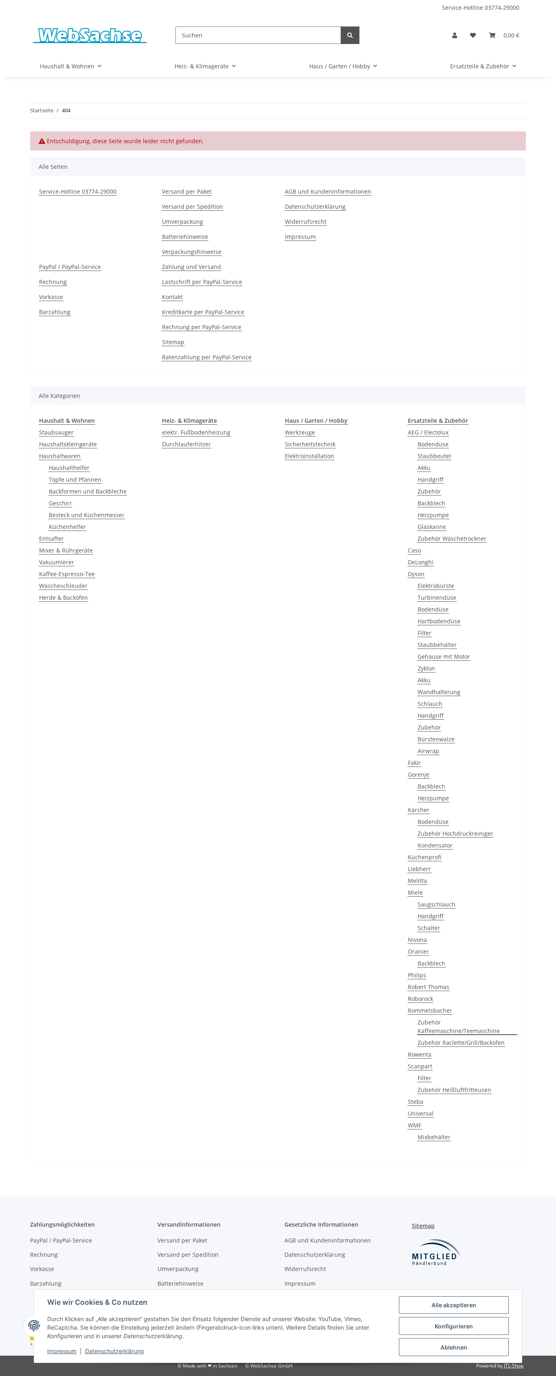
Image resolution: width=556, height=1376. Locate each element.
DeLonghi (420, 562)
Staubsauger (56, 432)
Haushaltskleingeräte (68, 444)
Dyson (416, 574)
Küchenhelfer (67, 527)
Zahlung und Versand (191, 267)
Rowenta (419, 1054)
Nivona (417, 940)
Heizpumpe (433, 515)
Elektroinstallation (309, 456)
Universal (420, 1113)
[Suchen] (350, 35)
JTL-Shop (513, 1365)
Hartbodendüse (439, 621)
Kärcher (418, 810)
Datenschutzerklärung (114, 1351)
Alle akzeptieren (453, 1305)
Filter (424, 633)
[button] (455, 35)
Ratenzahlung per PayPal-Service (207, 357)
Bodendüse (433, 444)
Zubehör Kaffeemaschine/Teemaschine (459, 1026)
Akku (424, 468)
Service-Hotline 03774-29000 (480, 7)
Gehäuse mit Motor (444, 656)
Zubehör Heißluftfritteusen (454, 1090)
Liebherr (419, 869)
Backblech (431, 503)
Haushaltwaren (60, 456)
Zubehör (429, 491)
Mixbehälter (434, 1137)
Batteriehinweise (185, 236)
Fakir (414, 763)
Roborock (420, 999)
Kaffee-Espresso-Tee (67, 574)
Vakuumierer (56, 562)
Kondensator (435, 845)
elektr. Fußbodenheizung (196, 432)
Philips (417, 975)
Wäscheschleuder (63, 586)
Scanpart (420, 1066)
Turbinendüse (437, 597)
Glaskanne (432, 527)
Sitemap (173, 342)
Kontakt (172, 297)
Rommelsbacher (430, 1010)
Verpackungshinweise (191, 252)
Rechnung (53, 282)
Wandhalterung (439, 692)
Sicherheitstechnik (310, 444)
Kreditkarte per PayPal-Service (203, 312)
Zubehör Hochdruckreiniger (455, 833)
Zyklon (426, 668)
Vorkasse (51, 297)
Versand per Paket (187, 191)
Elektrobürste (436, 586)
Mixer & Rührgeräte (66, 550)
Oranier (418, 951)
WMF (414, 1125)
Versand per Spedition (192, 206)
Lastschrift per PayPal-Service (202, 282)
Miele (415, 892)
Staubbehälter (437, 645)
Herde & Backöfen (63, 597)
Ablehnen (453, 1347)
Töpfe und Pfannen (75, 479)
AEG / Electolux (428, 432)
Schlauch (430, 704)
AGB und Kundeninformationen (328, 191)
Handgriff (431, 479)
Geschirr (60, 503)
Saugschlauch (436, 904)
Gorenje (418, 774)
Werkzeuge (300, 432)
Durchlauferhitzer (186, 444)
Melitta (417, 881)
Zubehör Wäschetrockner (452, 538)
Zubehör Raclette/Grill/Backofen (461, 1042)
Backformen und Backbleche (88, 491)
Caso (414, 550)
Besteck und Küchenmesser (87, 515)
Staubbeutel (434, 456)
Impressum (62, 1351)
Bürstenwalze (436, 739)
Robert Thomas (428, 987)
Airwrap (428, 751)
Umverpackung (182, 221)
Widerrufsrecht (305, 221)
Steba (415, 1101)
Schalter (429, 928)
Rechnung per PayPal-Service (201, 327)
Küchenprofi (424, 857)
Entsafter (51, 538)
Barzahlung (54, 312)
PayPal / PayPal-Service (70, 267)
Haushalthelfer (69, 468)
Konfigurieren (454, 1326)
